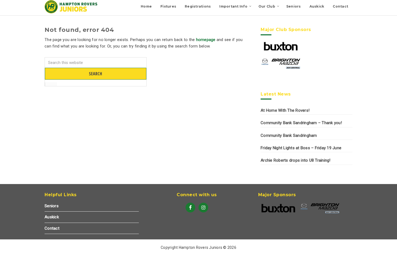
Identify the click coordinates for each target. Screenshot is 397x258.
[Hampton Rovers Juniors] (72, 12)
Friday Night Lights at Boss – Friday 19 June (301, 147)
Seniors (52, 205)
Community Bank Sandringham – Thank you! (301, 122)
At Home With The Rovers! (285, 110)
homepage (206, 39)
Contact (52, 228)
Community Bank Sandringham (289, 135)
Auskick (52, 217)
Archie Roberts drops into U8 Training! (296, 160)
